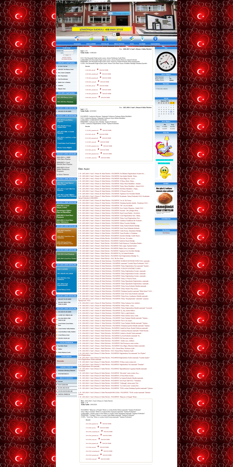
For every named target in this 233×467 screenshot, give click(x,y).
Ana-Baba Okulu (62, 346)
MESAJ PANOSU (119, 44)
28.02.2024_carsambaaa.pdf (92, 451)
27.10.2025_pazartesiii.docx (92, 146)
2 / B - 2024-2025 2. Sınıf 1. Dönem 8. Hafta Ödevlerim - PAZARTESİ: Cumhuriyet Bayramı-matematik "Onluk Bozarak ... (114, 331)
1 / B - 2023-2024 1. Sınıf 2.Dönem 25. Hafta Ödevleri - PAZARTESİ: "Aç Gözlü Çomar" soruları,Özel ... (109, 386)
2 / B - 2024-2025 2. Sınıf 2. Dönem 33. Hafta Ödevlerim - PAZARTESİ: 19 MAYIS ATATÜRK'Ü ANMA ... (110, 268)
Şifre (62, 53)
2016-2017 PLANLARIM (64, 299)
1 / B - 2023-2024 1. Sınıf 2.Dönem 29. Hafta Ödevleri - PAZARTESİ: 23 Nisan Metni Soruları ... (106, 376)
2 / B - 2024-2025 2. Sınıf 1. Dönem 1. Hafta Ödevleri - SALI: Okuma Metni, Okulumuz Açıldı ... (106, 351)
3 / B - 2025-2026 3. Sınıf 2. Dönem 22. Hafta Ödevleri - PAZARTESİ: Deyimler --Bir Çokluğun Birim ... (109, 210)
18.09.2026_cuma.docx (91, 97)
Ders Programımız (62, 75)
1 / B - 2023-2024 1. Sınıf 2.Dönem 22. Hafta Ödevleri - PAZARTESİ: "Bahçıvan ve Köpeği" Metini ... (108, 397)
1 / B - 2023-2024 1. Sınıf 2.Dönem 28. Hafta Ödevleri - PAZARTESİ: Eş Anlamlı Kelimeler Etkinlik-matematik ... (111, 378)
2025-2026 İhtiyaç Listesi (65, 97)
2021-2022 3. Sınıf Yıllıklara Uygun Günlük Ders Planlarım (66, 195)
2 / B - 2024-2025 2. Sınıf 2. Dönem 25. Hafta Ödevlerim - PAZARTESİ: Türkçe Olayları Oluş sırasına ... (108, 289)
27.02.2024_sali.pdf (91, 447)
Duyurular (60, 361)
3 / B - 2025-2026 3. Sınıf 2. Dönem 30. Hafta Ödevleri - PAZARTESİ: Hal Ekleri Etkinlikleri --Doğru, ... (108, 189)
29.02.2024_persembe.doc (92, 435)
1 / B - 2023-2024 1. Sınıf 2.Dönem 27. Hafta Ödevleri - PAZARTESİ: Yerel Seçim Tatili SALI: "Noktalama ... (110, 381)
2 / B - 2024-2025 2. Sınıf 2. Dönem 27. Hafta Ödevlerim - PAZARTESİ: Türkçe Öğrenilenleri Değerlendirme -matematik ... (114, 284)
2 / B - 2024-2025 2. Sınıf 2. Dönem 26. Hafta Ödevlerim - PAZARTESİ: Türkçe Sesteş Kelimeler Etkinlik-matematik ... (113, 286)
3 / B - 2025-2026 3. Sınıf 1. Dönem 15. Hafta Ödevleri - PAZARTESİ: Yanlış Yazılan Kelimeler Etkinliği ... (109, 226)
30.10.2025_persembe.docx (92, 153)
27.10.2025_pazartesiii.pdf (91, 130)
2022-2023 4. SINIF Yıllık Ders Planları (64, 158)
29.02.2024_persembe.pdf (92, 455)
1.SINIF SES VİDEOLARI (65, 315)
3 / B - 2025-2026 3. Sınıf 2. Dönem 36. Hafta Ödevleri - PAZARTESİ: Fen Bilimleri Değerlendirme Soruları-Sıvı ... (112, 173)
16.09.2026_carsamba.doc (91, 89)
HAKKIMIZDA (155, 44)
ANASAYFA (77, 44)
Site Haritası (166, 233)
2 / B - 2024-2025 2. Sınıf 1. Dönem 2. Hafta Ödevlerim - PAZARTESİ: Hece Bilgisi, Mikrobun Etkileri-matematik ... (112, 346)
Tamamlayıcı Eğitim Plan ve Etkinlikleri (64, 211)
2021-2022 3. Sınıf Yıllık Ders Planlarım (66, 189)
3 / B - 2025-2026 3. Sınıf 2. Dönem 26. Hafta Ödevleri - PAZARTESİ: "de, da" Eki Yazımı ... (105, 200)
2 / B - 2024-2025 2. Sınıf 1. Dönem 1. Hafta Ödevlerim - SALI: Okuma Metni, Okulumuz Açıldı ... (107, 348)
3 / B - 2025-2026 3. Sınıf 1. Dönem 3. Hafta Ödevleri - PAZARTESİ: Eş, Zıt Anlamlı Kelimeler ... (106, 253)
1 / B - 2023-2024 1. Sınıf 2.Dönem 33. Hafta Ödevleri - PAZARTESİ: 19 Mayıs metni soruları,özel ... (107, 362)
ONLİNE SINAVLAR (64, 338)
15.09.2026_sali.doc (90, 85)
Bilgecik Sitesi (62, 88)
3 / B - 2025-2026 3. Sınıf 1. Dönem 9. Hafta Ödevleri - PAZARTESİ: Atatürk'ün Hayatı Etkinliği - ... (107, 241)
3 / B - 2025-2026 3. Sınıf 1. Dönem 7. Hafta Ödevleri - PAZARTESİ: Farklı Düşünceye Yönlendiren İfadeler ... (110, 243)
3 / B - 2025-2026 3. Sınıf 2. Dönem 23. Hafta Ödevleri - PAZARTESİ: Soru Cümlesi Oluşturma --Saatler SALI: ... (111, 208)
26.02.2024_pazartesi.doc (92, 423)
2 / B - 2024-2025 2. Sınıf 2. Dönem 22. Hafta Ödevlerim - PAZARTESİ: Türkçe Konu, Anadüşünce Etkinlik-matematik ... (113, 296)
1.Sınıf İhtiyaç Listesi (63, 335)
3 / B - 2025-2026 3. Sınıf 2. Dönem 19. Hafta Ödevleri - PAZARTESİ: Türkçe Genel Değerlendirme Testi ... (109, 218)
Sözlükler (60, 85)
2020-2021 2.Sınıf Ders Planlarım (65, 216)
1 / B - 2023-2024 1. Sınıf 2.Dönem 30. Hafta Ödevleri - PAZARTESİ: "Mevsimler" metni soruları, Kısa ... (109, 373)
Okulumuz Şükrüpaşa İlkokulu (66, 370)
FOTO (132, 44)
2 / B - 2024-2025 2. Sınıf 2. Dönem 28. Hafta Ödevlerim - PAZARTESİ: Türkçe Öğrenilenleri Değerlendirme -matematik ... (114, 281)
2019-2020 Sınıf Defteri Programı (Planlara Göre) (65, 243)
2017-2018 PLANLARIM (65, 273)
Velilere (60, 349)
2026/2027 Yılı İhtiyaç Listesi (65, 69)
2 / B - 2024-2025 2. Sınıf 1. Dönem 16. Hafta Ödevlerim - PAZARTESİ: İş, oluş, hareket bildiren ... (107, 310)
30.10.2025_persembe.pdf (91, 138)
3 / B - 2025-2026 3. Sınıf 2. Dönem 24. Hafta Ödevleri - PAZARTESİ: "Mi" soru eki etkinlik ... (106, 205)
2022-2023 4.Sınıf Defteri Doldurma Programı (63, 169)
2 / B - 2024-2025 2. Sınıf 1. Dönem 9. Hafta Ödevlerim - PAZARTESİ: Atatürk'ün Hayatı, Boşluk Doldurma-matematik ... (113, 328)
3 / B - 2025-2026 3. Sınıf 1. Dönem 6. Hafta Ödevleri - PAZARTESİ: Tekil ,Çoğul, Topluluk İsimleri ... (108, 246)
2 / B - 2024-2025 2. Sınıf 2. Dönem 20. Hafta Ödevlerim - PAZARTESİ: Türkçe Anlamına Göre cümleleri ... (109, 303)
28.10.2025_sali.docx (90, 150)
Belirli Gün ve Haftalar (64, 82)
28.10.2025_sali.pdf (90, 134)
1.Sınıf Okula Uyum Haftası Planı (65, 324)
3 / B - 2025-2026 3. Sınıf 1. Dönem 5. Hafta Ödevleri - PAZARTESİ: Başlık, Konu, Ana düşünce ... (107, 248)
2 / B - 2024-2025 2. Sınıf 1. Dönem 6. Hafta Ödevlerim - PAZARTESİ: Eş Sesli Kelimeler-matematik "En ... (109, 336)
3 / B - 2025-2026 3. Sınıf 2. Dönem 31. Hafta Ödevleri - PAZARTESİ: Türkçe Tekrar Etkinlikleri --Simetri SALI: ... (112, 186)
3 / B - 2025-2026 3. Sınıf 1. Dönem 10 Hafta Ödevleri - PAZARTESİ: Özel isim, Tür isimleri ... (106, 238)
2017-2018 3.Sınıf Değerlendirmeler (62, 284)
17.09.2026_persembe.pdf (91, 78)
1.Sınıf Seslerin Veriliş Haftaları (66, 328)
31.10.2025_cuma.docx (91, 157)
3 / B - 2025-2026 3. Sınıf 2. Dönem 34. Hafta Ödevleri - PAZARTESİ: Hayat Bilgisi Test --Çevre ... (107, 178)
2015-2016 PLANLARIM (64, 312)
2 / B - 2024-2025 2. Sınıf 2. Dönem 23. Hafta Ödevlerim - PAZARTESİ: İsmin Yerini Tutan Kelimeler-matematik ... (112, 294)
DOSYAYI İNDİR (103, 70)
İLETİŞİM (142, 44)
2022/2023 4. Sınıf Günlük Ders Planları (64, 163)
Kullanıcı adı (60, 50)
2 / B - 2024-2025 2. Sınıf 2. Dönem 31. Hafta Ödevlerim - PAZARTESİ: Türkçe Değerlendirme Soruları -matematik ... (112, 273)
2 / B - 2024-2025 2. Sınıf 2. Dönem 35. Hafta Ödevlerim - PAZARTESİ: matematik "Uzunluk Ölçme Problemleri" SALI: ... (114, 263)
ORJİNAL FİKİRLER (64, 394)
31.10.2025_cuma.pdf (90, 142)
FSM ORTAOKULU (63, 373)
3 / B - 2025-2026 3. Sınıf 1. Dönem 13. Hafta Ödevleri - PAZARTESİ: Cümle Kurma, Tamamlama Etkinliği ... (110, 231)
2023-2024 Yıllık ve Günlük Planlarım (65, 132)
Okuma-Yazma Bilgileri (64, 148)
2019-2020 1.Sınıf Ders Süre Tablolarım (65, 237)
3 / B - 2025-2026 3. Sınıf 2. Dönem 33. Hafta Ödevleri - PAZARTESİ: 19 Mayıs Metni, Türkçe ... (106, 181)
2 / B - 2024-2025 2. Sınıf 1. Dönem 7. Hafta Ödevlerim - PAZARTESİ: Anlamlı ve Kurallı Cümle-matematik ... (110, 333)
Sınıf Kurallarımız (63, 79)
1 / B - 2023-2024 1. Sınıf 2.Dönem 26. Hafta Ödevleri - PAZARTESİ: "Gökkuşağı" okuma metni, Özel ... (109, 383)
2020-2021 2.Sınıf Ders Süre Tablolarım (65, 221)
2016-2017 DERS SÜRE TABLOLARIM (64, 303)
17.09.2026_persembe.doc (91, 93)
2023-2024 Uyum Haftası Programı (65, 120)
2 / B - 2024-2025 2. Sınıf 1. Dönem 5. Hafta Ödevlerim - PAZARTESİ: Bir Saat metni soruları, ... (106, 338)
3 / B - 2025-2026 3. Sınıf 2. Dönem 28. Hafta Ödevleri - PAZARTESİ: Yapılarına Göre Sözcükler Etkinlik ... (109, 194)
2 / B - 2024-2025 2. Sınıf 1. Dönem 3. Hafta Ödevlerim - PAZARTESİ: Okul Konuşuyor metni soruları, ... (109, 343)
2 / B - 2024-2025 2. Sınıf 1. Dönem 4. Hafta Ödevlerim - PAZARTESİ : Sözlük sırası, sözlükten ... (107, 341)
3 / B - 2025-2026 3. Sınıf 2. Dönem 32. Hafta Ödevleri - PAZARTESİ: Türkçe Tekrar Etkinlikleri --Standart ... (110, 184)
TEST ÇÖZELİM (63, 384)
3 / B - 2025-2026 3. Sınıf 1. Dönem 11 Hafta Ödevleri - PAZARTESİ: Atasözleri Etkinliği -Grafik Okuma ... (109, 236)
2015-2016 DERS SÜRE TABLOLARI (64, 319)
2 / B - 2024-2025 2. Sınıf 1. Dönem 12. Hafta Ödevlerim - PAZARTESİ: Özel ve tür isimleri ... (105, 321)
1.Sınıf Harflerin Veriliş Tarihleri (66, 331)
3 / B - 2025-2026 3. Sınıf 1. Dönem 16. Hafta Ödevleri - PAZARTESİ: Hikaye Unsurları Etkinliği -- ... (108, 223)
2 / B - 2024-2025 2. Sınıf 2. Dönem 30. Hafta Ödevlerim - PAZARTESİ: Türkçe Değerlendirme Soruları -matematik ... (112, 276)
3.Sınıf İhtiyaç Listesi (63, 289)
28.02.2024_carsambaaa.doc (92, 431)
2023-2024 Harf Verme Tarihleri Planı (64, 126)
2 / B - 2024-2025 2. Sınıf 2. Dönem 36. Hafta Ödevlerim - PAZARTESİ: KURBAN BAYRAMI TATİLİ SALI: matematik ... (114, 261)
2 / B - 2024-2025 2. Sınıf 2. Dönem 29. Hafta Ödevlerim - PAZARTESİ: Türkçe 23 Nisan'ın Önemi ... (108, 278)
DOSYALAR (105, 44)
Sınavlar (60, 381)
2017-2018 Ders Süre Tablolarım (63, 278)
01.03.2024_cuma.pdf (91, 459)
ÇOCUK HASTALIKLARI (65, 391)
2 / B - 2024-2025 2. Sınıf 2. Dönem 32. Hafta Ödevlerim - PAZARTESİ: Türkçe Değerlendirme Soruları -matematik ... (112, 271)
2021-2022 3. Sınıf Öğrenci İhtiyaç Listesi (65, 183)
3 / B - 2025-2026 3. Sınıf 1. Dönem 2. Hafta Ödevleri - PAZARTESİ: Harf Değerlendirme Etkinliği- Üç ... (109, 256)
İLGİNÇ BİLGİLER (63, 388)
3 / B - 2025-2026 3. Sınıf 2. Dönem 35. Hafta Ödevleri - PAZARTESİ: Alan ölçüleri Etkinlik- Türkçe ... (108, 176)
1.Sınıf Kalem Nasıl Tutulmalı (66, 143)
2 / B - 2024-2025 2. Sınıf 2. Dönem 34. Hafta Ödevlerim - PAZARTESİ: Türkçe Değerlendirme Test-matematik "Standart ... (114, 266)
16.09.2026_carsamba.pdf (91, 74)
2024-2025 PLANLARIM (64, 111)
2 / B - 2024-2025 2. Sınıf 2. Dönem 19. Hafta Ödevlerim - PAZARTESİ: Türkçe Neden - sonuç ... (106, 305)
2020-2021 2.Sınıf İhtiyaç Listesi (63, 206)
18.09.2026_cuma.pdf (90, 82)
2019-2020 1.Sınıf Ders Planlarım (64, 231)
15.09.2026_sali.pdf (90, 70)
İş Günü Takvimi (62, 66)
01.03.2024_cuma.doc (91, 439)
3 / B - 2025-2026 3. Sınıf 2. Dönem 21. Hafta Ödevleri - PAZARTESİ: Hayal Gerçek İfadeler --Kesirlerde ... (109, 213)
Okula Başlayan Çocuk (64, 352)
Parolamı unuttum (66, 57)
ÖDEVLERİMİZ (91, 44)
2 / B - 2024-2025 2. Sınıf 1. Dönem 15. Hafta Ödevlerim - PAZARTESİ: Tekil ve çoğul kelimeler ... (107, 313)
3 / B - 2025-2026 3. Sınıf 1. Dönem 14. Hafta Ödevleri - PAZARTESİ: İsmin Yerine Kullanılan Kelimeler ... (109, 228)
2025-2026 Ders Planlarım (65, 102)
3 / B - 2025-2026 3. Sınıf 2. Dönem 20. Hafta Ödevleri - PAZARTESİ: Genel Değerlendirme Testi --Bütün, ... (110, 216)
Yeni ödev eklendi (162, 88)
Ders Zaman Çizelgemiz (64, 72)
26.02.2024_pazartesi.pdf (92, 443)
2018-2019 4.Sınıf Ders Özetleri (66, 258)
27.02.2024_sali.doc (91, 427)
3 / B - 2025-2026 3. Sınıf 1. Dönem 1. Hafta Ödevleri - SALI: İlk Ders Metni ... (101, 258)
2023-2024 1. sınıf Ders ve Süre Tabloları (66, 138)
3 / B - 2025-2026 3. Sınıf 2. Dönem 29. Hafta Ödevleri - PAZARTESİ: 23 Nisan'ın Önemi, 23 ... (106, 191)
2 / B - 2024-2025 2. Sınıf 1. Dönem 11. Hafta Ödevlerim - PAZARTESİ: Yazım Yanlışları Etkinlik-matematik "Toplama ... (113, 323)
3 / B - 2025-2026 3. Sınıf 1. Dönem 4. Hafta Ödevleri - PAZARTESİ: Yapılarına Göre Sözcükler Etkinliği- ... (109, 251)
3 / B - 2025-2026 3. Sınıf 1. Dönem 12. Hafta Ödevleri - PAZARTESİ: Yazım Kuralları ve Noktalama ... (108, 233)
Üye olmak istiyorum (67, 59)
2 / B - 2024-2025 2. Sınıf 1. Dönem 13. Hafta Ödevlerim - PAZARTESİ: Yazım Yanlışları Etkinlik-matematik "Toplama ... (113, 318)
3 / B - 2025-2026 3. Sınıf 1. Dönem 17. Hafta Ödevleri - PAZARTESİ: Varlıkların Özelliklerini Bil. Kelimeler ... (110, 220)
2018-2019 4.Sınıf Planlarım (65, 254)
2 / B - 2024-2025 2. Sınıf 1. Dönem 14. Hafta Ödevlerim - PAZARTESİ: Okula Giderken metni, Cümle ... (109, 316)
